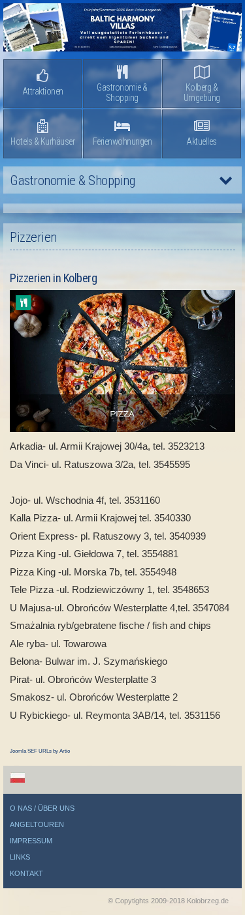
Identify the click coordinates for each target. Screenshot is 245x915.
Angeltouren (37, 824)
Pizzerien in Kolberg (53, 278)
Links (20, 857)
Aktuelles (201, 141)
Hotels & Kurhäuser (42, 141)
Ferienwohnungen (122, 141)
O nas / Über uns (42, 808)
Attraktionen (42, 91)
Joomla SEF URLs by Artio (40, 751)
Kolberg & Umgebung (202, 92)
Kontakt (26, 873)
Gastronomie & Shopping (122, 92)
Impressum (31, 841)
